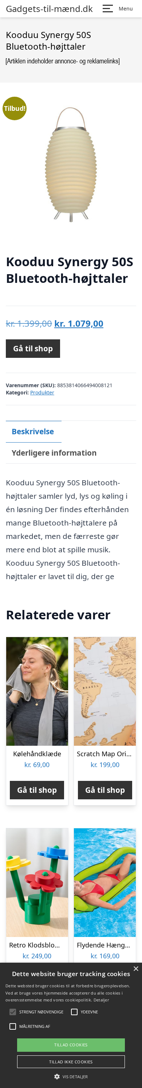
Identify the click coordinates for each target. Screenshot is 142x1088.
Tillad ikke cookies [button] (71, 1061)
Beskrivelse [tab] (33, 431)
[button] (71, 1076)
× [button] (135, 969)
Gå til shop (33, 348)
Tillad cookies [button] (71, 1044)
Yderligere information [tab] (54, 453)
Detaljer (101, 1000)
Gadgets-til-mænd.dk (49, 8)
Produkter (42, 392)
